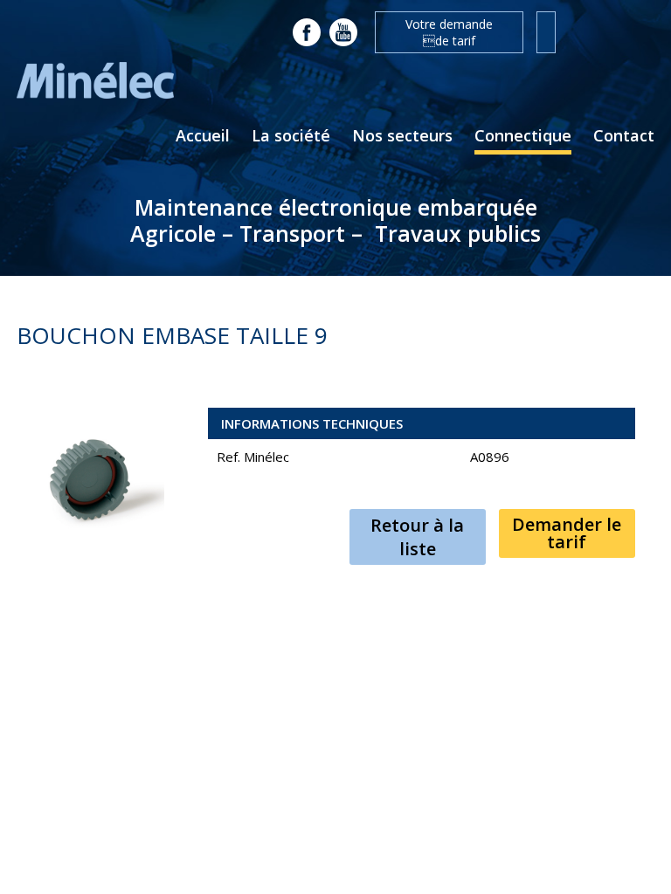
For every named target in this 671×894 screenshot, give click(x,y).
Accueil (203, 135)
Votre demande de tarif (449, 32)
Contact (623, 135)
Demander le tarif (566, 533)
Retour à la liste (417, 536)
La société (291, 135)
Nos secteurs (402, 135)
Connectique (522, 135)
